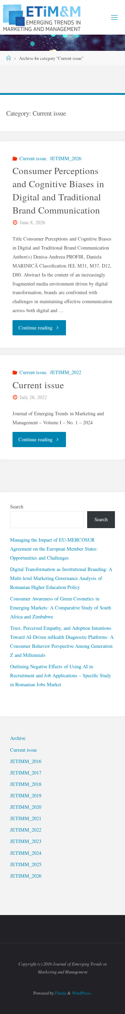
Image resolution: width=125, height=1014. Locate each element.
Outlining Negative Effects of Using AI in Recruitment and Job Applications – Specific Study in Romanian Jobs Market (60, 675)
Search (16, 506)
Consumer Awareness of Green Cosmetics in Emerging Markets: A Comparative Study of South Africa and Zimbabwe (60, 607)
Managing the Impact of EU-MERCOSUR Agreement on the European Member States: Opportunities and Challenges (54, 548)
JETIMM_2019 (25, 795)
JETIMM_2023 (25, 841)
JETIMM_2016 (25, 761)
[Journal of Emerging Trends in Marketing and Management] (42, 17)
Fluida (60, 993)
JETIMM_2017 (25, 772)
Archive (17, 738)
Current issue (32, 158)
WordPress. (82, 993)
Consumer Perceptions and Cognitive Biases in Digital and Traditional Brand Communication (58, 190)
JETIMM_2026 (65, 158)
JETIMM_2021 (25, 818)
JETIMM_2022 (65, 372)
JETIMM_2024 (25, 853)
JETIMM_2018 (25, 784)
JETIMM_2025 (25, 864)
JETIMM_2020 (25, 807)
